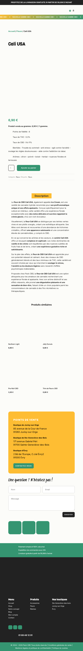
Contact (11, 618)
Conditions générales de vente (59, 645)
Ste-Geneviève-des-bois (61, 603)
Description (41, 195)
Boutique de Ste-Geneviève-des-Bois (30, 438)
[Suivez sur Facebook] (10, 184)
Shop (10, 606)
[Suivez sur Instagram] (14, 184)
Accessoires (34, 603)
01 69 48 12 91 (25, 635)
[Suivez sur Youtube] (18, 184)
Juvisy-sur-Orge (58, 606)
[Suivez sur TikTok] (42, 527)
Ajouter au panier (28, 168)
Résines (33, 609)
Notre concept (13, 609)
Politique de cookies (60, 648)
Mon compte (13, 615)
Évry (54, 609)
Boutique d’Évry (20, 450)
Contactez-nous (23, 466)
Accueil (11, 31)
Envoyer (68, 514)
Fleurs (19, 31)
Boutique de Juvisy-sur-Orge (26, 425)
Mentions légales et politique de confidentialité (33, 648)
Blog (10, 612)
